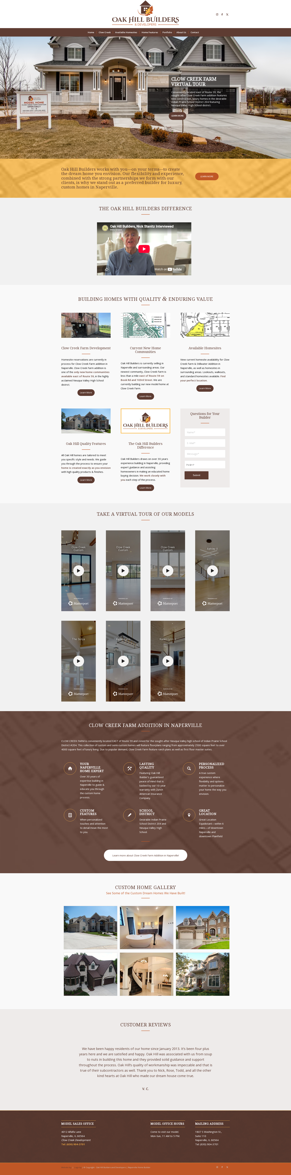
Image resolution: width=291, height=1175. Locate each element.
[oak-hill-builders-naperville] (145, 14)
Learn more (73, 128)
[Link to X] (227, 14)
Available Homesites (101, 128)
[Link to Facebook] (222, 14)
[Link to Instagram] (217, 14)
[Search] (203, 32)
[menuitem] (91, 32)
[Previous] (69, 1078)
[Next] (222, 1078)
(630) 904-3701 (76, 1163)
